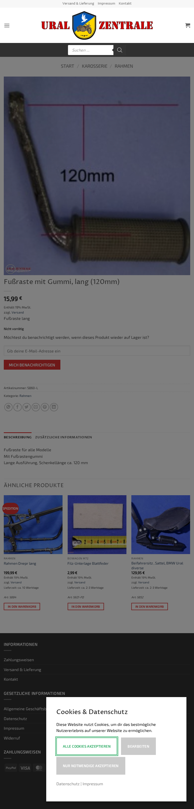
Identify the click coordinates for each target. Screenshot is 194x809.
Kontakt (125, 4)
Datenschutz (68, 783)
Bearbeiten (138, 746)
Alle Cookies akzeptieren (87, 746)
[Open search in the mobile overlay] (97, 50)
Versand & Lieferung (78, 4)
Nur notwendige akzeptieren (91, 766)
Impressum (106, 4)
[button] (7, 25)
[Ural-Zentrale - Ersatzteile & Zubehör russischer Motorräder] (97, 25)
